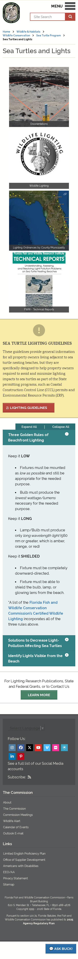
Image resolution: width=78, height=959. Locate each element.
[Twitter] (29, 747)
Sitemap (8, 884)
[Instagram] (12, 747)
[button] (70, 437)
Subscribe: (17, 777)
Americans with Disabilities (20, 866)
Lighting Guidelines (28, 408)
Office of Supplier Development (24, 859)
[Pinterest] (20, 756)
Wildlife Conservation (16, 35)
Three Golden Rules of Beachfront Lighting (28, 437)
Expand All (29, 427)
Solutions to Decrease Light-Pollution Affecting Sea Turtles (35, 643)
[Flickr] (55, 747)
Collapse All (60, 427)
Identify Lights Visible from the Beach (35, 658)
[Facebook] (20, 747)
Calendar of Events (16, 827)
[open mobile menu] (70, 6)
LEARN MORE (39, 695)
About (7, 802)
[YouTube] (38, 747)
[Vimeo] (47, 747)
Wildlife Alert (11, 821)
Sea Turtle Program (48, 35)
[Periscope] (64, 747)
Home (6, 31)
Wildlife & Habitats (28, 31)
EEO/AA (9, 872)
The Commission (14, 808)
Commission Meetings (18, 815)
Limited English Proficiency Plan (24, 853)
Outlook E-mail (13, 833)
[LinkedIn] (12, 756)
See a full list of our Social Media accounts (35, 766)
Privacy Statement (15, 878)
